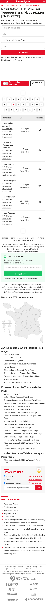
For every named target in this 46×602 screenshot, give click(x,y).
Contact (10, 569)
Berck (21, 57)
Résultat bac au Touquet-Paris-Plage (19, 370)
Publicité (40, 566)
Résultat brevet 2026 (12, 357)
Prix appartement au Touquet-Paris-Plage (21, 440)
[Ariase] (12, 599)
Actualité (9, 476)
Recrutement (34, 569)
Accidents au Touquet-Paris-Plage (18, 421)
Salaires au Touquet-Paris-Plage (17, 406)
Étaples (14, 57)
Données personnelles (10, 571)
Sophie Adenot (10, 507)
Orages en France (11, 504)
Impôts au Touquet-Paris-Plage (17, 409)
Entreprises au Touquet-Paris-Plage (19, 437)
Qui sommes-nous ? (10, 566)
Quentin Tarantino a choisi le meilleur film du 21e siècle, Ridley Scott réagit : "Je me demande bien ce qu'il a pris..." (24, 550)
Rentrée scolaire (11, 510)
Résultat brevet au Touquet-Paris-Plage (20, 373)
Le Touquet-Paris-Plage (13, 394)
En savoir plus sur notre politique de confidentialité (20, 279)
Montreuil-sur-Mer (33, 57)
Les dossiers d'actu (13, 483)
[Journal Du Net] (12, 589)
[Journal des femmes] (12, 584)
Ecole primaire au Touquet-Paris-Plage (20, 364)
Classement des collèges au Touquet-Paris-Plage (24, 403)
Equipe (20, 566)
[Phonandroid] (34, 599)
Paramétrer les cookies (27, 571)
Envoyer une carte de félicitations (18, 382)
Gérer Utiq (39, 571)
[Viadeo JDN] (34, 594)
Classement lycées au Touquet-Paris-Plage (22, 376)
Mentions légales (8, 574)
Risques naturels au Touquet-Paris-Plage (21, 430)
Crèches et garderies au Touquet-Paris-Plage (22, 400)
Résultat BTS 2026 (13, 5)
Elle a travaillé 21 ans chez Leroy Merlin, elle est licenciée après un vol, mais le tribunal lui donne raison (24, 529)
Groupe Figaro (20, 574)
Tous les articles (19, 569)
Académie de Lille (31, 5)
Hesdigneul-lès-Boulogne (12, 60)
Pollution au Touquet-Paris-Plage (17, 427)
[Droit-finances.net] (34, 589)
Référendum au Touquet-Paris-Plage (19, 449)
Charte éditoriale (30, 566)
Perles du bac (9, 367)
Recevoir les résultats (14, 83)
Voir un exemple (35, 476)
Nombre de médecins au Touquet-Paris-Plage (23, 434)
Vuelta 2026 (9, 516)
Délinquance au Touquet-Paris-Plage (19, 424)
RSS (27, 569)
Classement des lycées (13, 361)
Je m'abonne (21, 274)
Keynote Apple (10, 513)
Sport (7, 480)
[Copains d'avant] (12, 594)
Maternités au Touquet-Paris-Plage (18, 397)
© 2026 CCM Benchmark (35, 574)
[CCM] (34, 584)
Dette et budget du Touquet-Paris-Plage (20, 412)
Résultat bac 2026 (11, 354)
